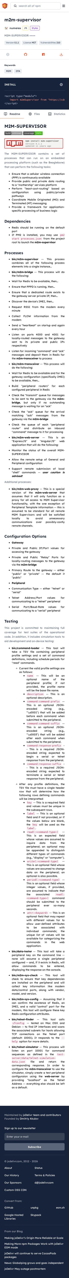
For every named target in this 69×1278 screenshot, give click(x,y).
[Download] (61, 54)
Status (39, 1168)
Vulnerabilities (50, 42)
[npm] (43, 54)
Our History (11, 1175)
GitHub (8, 1207)
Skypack (36, 1215)
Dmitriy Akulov (29, 1118)
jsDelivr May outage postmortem (25, 1268)
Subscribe (34, 1147)
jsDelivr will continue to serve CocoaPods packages (30, 1255)
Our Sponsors (13, 1182)
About (8, 1168)
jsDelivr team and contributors (42, 1115)
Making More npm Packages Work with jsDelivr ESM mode (33, 1245)
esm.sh (60, 1207)
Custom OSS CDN (15, 1190)
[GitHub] (25, 54)
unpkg (34, 1207)
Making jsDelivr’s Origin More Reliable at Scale (33, 1238)
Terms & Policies (45, 1175)
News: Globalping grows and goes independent (33, 1263)
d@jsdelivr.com (44, 1182)
